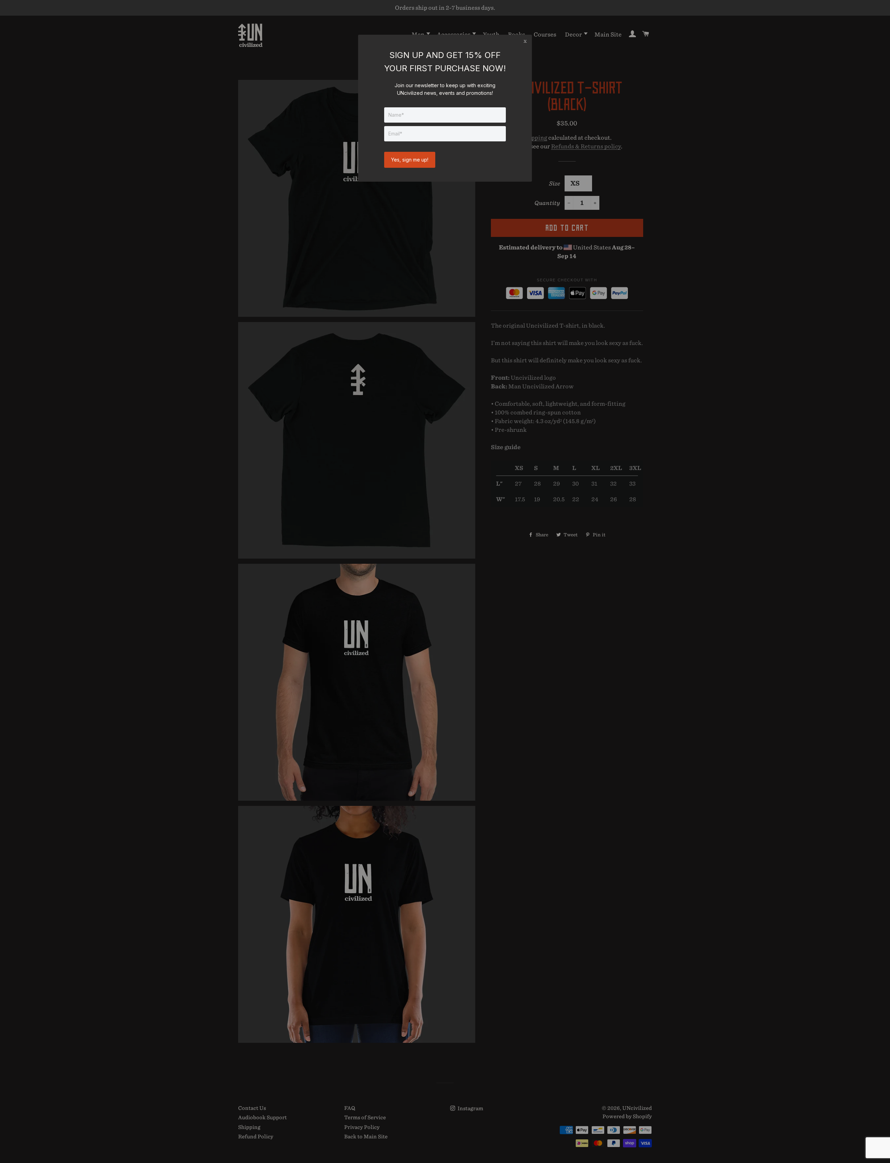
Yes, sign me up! (409, 160)
